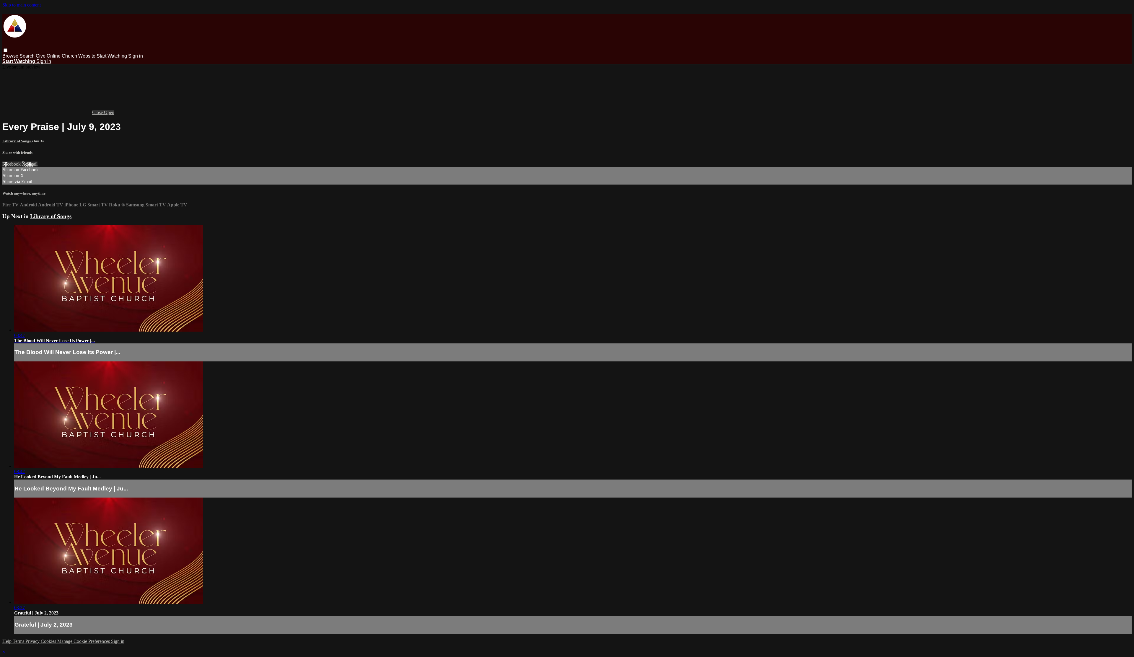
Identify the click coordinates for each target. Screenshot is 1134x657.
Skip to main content (21, 4)
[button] (5, 50)
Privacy (33, 641)
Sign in (135, 55)
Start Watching (112, 55)
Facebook (12, 164)
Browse (10, 55)
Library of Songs (17, 141)
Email (32, 164)
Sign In (43, 61)
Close (98, 112)
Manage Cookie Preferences (84, 641)
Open (109, 112)
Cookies (49, 641)
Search (27, 55)
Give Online (48, 55)
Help (7, 641)
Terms (19, 641)
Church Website (78, 55)
